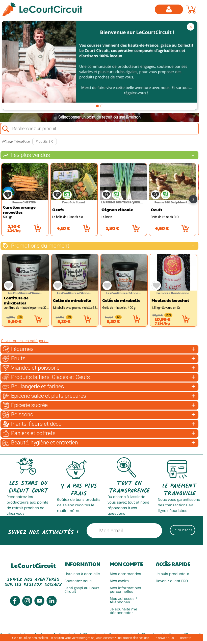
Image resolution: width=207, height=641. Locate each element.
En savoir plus (164, 638)
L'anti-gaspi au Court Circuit (81, 589)
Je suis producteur (172, 573)
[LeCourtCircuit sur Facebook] (15, 604)
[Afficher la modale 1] (97, 106)
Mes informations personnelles (125, 589)
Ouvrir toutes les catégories (24, 341)
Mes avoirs (119, 580)
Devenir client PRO (172, 580)
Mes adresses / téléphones (123, 600)
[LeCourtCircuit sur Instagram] (27, 604)
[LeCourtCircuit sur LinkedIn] (51, 604)
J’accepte (184, 638)
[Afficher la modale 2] (101, 106)
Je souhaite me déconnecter (123, 611)
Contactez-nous (78, 580)
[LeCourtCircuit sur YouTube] (39, 604)
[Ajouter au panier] (37, 228)
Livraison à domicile (82, 573)
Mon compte (126, 563)
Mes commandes (125, 573)
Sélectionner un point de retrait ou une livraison (99, 117)
